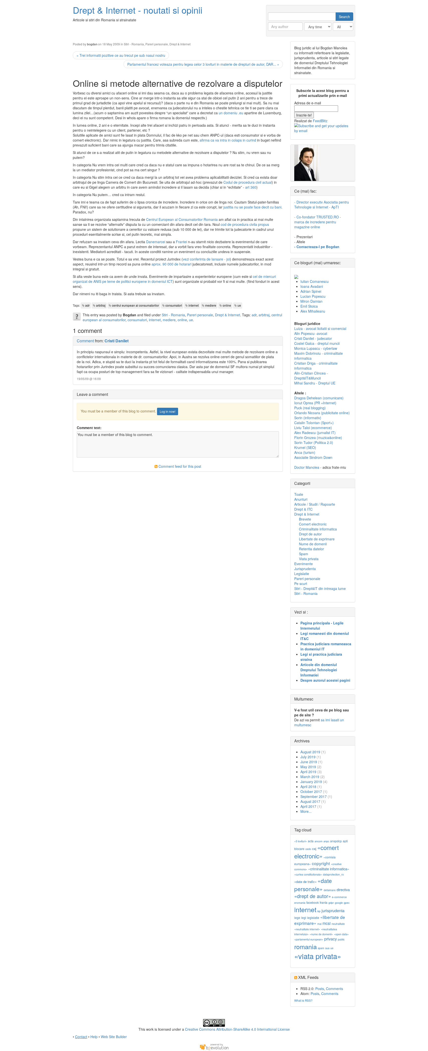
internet (193, 305)
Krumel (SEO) (305, 447)
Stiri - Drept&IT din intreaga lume (320, 588)
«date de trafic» (305, 881)
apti (345, 841)
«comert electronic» (316, 851)
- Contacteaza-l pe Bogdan (316, 246)
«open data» (341, 934)
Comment (85, 341)
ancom (318, 841)
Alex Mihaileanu (312, 311)
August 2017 (310, 801)
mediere (210, 305)
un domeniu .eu (231, 112)
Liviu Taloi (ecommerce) (313, 427)
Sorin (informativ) (307, 417)
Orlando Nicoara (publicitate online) (322, 412)
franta (323, 902)
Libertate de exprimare (317, 538)
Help (94, 1036)
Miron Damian (311, 301)
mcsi (326, 923)
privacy (330, 939)
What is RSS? (303, 1000)
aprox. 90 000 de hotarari (171, 264)
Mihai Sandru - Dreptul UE (314, 382)
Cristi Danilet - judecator (313, 338)
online (227, 305)
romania (305, 946)
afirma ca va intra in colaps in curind (228, 140)
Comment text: (89, 427)
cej (314, 848)
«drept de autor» (312, 896)
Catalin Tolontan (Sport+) (314, 422)
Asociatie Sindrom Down (313, 457)
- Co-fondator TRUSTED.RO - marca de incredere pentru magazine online (317, 221)
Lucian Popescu (312, 296)
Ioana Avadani (311, 286)
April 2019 (308, 771)
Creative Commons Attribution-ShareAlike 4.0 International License (237, 1029)
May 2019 (308, 766)
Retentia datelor (311, 548)
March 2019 (309, 776)
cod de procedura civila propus (245, 224)
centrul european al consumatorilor (135, 305)
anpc (326, 841)
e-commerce (339, 897)
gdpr (331, 903)
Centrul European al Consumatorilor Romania (182, 219)
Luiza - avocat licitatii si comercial (320, 328)
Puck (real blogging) (310, 407)
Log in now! (167, 411)
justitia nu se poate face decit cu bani (252, 206)
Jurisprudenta (305, 568)
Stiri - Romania (134, 44)
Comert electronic (313, 524)
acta (311, 841)
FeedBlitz (320, 120)
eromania (299, 903)
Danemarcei (155, 241)
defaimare (330, 890)
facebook (312, 902)
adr (87, 305)
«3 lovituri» (300, 841)
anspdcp (336, 841)
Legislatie (301, 573)
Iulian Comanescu (314, 281)
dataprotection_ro (333, 874)
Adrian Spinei (310, 291)
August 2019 (310, 751)
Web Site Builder (114, 1036)
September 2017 (313, 796)
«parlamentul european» (308, 939)
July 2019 (308, 756)
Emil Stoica (309, 306)
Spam (303, 553)
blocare (299, 849)
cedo (308, 849)
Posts (319, 988)
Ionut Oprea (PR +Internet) (315, 402)
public (341, 939)
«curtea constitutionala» (308, 874)
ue (239, 305)
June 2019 (308, 761)
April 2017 (308, 806)
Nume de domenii (313, 543)
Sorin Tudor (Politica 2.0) (313, 442)
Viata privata (309, 558)
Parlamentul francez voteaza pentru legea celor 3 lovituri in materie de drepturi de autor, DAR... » (203, 64)
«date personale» (313, 884)
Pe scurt (300, 583)
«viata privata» (317, 956)
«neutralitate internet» (307, 929)
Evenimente (303, 563)
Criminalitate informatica (318, 528)
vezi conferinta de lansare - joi (206, 259)
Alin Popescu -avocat (310, 333)
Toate (298, 494)
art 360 (250, 187)
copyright (321, 863)
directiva (343, 889)
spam (321, 948)
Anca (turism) (304, 452)
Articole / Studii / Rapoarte (314, 504)
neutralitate (338, 924)
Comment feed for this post (179, 466)
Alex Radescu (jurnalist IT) (315, 432)
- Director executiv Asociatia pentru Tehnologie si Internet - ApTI (321, 204)
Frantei (181, 241)
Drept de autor (310, 533)
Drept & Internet (179, 44)
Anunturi (300, 499)
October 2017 (311, 791)
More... (306, 811)
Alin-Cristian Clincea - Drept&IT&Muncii (311, 375)
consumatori (173, 305)
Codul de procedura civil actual (247, 182)
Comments (334, 988)
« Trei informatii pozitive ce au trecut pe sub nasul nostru (121, 55)
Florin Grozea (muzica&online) (318, 437)
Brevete (305, 519)
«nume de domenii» (321, 934)
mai (319, 924)
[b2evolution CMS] (214, 1046)
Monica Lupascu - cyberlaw (315, 348)
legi (303, 917)
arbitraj (101, 305)
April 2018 (308, 786)
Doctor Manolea (306, 467)
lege (297, 917)
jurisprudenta (333, 910)
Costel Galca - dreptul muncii (317, 343)
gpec (346, 903)
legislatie (313, 917)
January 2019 (311, 781)
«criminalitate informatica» (328, 868)
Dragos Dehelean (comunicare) (319, 397)
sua (327, 948)
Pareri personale (156, 44)
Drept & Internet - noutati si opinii (137, 9)
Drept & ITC (303, 509)
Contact (81, 1036)
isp (319, 911)
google (339, 903)
